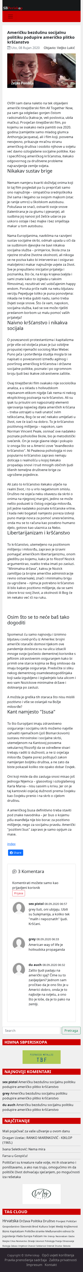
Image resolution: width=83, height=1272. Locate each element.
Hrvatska (10, 1220)
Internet (50, 1246)
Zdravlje (31, 1241)
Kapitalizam (17, 1231)
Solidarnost (41, 1246)
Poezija (58, 1241)
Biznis (5, 1231)
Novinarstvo (21, 1241)
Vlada (19, 1236)
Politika (36, 1221)
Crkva (12, 1241)
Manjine (5, 1241)
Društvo (49, 1221)
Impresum (34, 1265)
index (11, 844)
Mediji (59, 1226)
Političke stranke (35, 1231)
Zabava (14, 1246)
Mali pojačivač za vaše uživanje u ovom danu (36, 1131)
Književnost (71, 1226)
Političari (71, 1221)
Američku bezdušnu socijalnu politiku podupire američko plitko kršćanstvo (38, 1084)
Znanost (31, 1246)
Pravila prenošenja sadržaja (26, 1260)
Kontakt (51, 1265)
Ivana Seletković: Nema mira (23, 1149)
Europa (28, 1236)
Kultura (43, 1226)
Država (24, 1221)
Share (17, 853)
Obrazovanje (68, 1241)
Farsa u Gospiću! (15, 1156)
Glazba (71, 1236)
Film (45, 1236)
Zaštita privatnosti (63, 1260)
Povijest (60, 1221)
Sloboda (66, 1246)
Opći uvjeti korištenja (58, 1255)
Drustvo (58, 1246)
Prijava (18, 893)
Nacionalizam (61, 1236)
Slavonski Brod (29, 1226)
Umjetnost (22, 1246)
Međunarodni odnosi (58, 1231)
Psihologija (50, 1241)
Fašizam (38, 1236)
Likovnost (39, 1241)
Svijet (52, 1226)
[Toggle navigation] (10, 16)
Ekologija (6, 1246)
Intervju (51, 1236)
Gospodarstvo (11, 1226)
